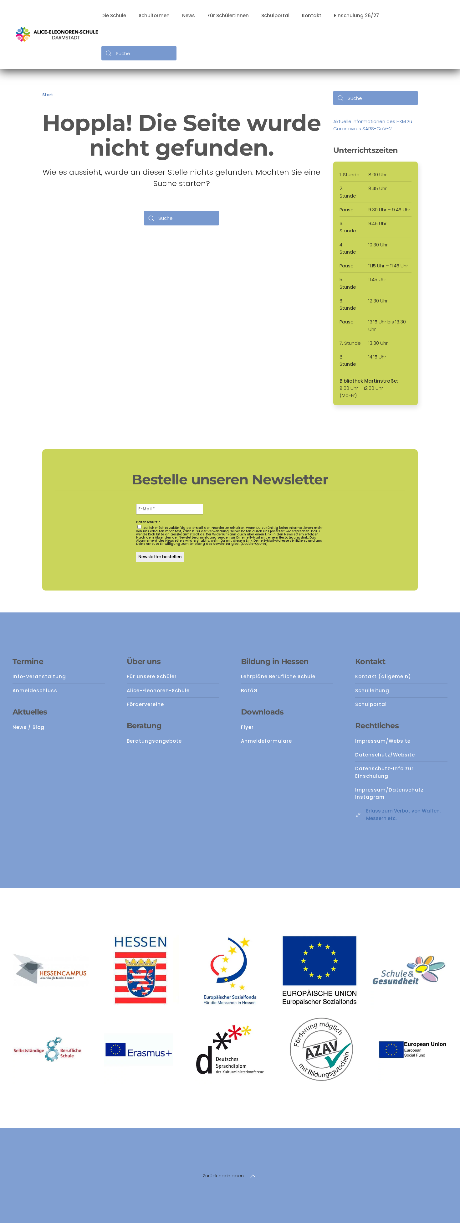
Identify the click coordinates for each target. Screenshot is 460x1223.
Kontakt (311, 15)
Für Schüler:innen (228, 15)
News (188, 15)
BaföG (249, 690)
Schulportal (275, 15)
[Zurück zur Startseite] (57, 34)
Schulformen (154, 15)
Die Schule (113, 15)
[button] (252, 1176)
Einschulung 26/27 (356, 15)
